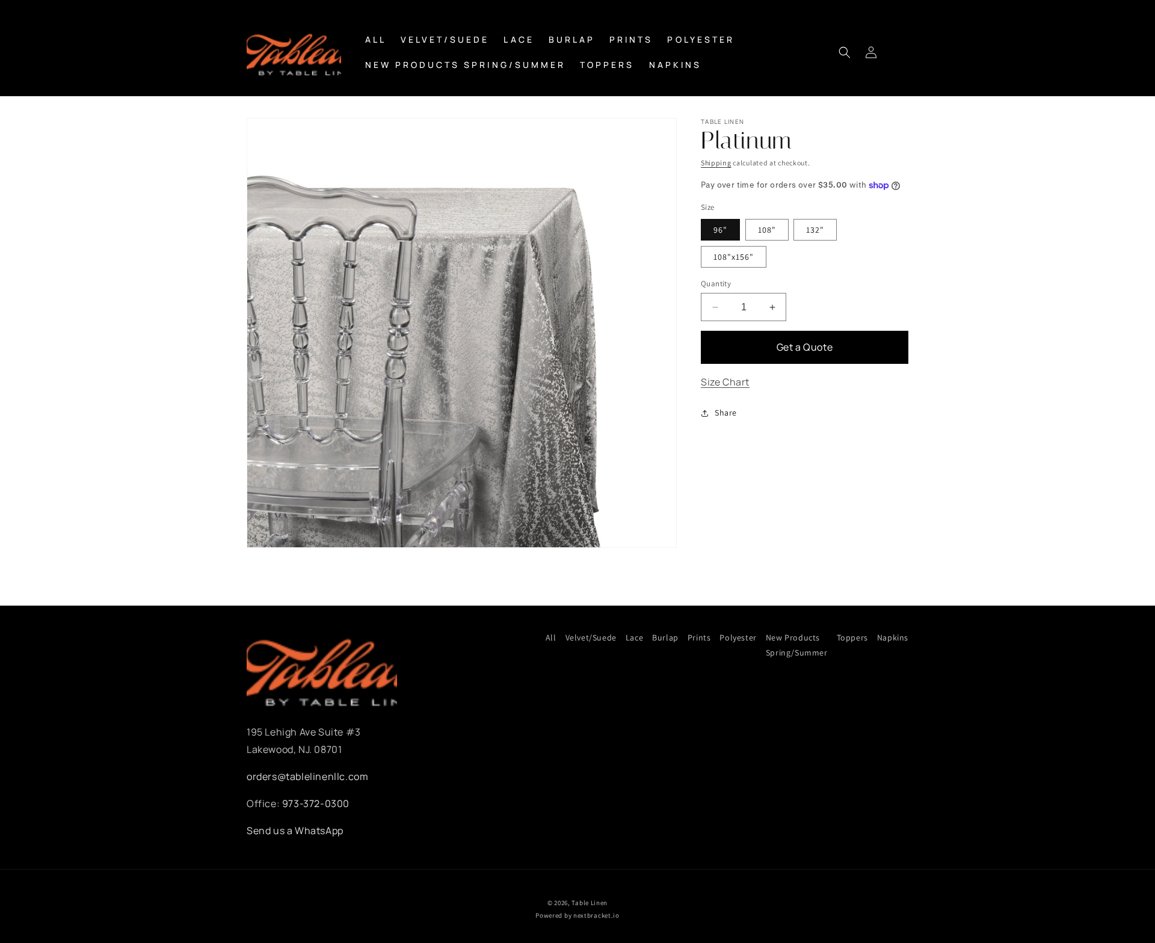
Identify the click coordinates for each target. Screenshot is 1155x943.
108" (767, 229)
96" (720, 229)
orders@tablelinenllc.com (307, 776)
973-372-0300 (316, 803)
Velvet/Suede (591, 637)
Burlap (665, 637)
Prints (699, 637)
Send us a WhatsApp (295, 830)
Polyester (737, 637)
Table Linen (589, 902)
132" (815, 229)
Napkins (892, 637)
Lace (634, 637)
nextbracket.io (596, 915)
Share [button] (726, 412)
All (551, 637)
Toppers (852, 637)
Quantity (716, 283)
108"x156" (733, 256)
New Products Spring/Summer (797, 645)
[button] (844, 52)
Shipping (716, 162)
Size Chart (725, 382)
